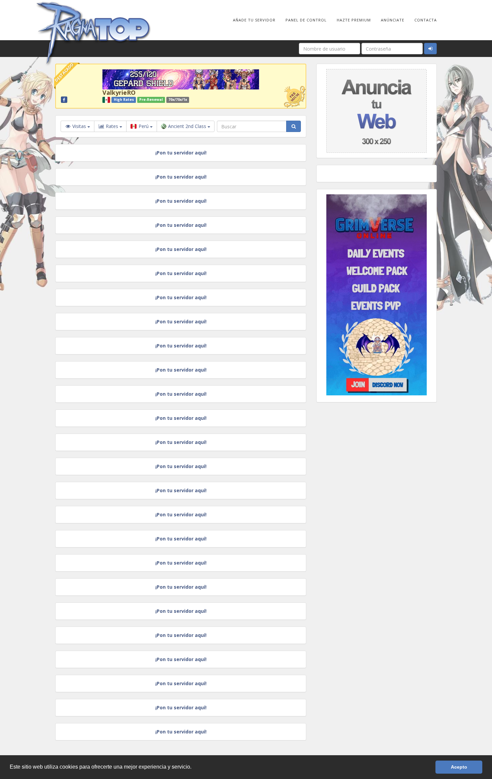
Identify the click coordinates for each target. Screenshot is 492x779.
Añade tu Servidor (254, 19)
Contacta (425, 19)
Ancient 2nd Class (188, 126)
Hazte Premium (354, 19)
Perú (143, 126)
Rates (111, 126)
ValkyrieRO (119, 92)
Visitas (79, 126)
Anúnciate (392, 19)
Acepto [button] (459, 767)
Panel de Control (306, 19)
